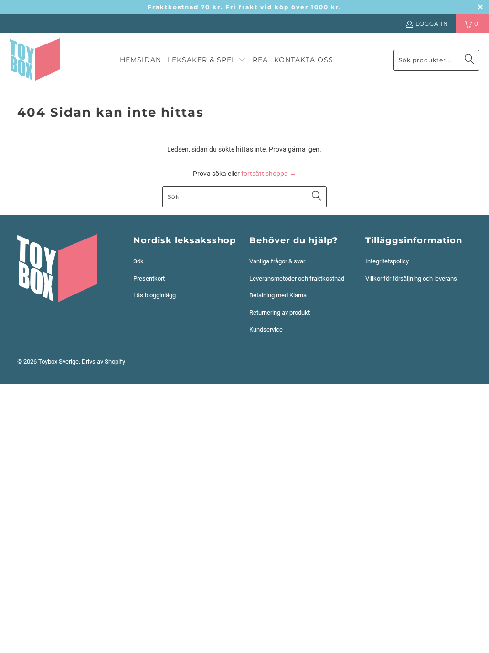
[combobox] (436, 60)
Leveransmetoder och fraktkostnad (296, 278)
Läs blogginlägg (154, 295)
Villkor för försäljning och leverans (411, 278)
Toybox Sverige (58, 361)
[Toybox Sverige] (35, 60)
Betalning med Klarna (278, 295)
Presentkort (149, 278)
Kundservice (266, 329)
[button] (207, 60)
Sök (138, 261)
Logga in (431, 23)
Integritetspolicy (387, 261)
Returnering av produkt (279, 312)
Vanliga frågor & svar (277, 261)
